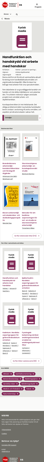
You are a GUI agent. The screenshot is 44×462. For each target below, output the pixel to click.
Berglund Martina (28, 174)
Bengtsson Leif (8, 179)
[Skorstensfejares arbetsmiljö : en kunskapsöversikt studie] (31, 147)
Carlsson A (25, 348)
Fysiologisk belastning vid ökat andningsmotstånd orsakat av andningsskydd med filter (30, 338)
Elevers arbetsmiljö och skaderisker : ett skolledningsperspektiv (11, 216)
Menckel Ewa (7, 223)
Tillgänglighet (6, 430)
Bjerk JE (24, 291)
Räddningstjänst (31, 379)
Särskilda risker (9, 384)
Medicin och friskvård (11, 389)
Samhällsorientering (23, 374)
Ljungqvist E (26, 353)
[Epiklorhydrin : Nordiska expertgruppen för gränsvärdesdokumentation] (31, 261)
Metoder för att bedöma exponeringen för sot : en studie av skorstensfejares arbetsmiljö (29, 219)
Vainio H (14, 351)
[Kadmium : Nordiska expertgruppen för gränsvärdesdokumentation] (11, 316)
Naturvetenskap (9, 394)
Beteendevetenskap (11, 379)
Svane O (25, 296)
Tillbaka (7, 19)
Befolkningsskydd (28, 384)
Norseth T (25, 293)
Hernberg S (34, 293)
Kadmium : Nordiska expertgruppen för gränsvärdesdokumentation (11, 336)
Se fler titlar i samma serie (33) (25, 361)
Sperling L (6, 291)
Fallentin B (32, 291)
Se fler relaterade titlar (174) (25, 236)
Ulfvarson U (26, 299)
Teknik (28, 389)
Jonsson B (13, 288)
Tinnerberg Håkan (28, 228)
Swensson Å (33, 296)
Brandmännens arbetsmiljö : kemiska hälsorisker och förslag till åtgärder (11, 168)
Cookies (4, 434)
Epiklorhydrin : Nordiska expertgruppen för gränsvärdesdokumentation (30, 283)
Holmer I (5, 288)
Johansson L (26, 350)
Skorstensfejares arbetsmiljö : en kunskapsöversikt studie (29, 167)
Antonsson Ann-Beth (10, 176)
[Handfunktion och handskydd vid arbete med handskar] (11, 261)
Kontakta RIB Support (9, 445)
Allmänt (6, 374)
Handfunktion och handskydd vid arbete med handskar (10, 282)
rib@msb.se (6, 451)
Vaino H (33, 299)
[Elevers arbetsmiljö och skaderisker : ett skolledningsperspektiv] (11, 196)
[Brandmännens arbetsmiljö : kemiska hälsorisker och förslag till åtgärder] (11, 147)
